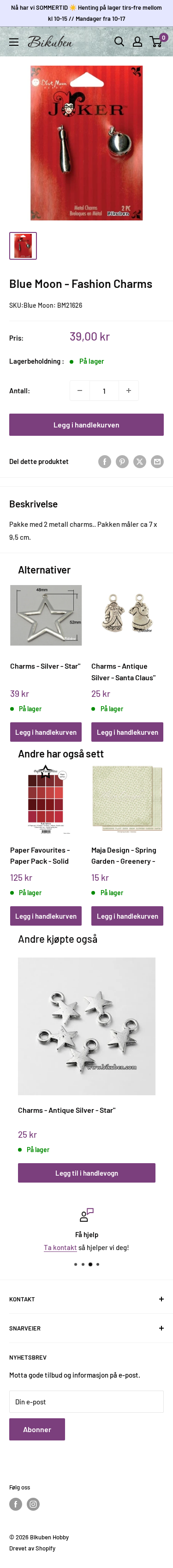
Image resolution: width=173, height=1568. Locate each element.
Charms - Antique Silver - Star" (66, 1109)
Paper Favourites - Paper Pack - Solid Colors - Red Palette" (43, 855)
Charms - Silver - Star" (45, 665)
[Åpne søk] (119, 42)
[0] (156, 41)
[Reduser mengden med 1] (79, 390)
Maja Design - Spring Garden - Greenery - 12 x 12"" (123, 855)
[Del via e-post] (157, 461)
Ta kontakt (60, 1247)
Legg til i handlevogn (86, 1173)
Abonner (37, 1429)
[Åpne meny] (13, 42)
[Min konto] (137, 42)
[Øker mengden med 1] (128, 390)
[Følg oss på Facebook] (15, 1504)
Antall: (19, 390)
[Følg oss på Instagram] (33, 1504)
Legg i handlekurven (86, 424)
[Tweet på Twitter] (139, 461)
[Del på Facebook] (104, 461)
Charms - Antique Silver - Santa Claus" (123, 671)
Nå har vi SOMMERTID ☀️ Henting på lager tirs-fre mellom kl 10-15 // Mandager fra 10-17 (86, 13)
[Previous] (20, 651)
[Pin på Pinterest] (122, 461)
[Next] (153, 651)
